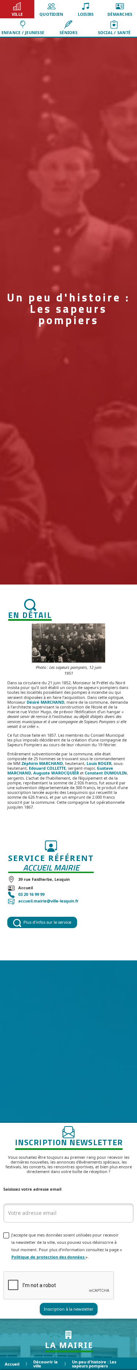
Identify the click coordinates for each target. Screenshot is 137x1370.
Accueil (12, 1364)
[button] (17, 9)
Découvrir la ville (45, 1364)
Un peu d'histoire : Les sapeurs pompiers (94, 1364)
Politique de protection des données (48, 1257)
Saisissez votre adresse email (32, 1189)
